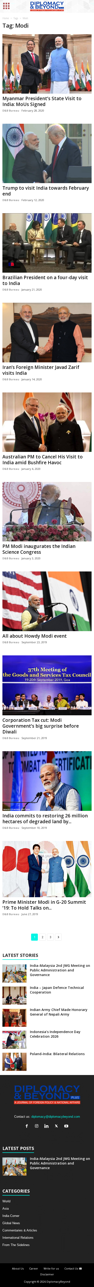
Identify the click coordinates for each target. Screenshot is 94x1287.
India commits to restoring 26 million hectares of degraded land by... (45, 819)
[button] (86, 6)
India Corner (10, 1216)
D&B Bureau (10, 110)
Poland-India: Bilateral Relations (57, 1053)
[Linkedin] (48, 1126)
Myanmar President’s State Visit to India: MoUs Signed (41, 101)
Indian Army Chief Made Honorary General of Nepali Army (58, 1012)
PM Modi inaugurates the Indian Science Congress (38, 549)
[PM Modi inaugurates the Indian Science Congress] (47, 511)
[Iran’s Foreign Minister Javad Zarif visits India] (47, 332)
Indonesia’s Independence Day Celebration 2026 (55, 1034)
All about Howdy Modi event (34, 636)
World (6, 1201)
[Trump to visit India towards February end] (47, 153)
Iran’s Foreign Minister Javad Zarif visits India (40, 370)
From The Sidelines (16, 1245)
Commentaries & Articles (19, 1230)
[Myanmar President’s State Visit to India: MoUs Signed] (47, 64)
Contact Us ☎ (73, 1268)
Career (33, 1268)
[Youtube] (66, 1126)
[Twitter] (57, 1126)
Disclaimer (47, 1274)
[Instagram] (38, 1126)
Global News (11, 1223)
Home (5, 18)
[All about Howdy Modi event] (47, 601)
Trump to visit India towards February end (45, 191)
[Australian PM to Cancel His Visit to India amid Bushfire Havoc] (47, 422)
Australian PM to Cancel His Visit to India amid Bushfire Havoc (42, 460)
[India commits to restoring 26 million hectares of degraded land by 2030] (47, 781)
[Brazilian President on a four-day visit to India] (47, 243)
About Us (18, 1268)
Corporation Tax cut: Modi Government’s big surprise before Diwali (40, 726)
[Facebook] (28, 1126)
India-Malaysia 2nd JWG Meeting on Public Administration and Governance (60, 970)
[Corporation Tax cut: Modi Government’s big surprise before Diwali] (47, 685)
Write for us (51, 1268)
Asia (5, 1208)
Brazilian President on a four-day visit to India (45, 280)
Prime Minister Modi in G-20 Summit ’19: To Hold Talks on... (44, 905)
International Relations (18, 1237)
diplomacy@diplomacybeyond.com (55, 1116)
